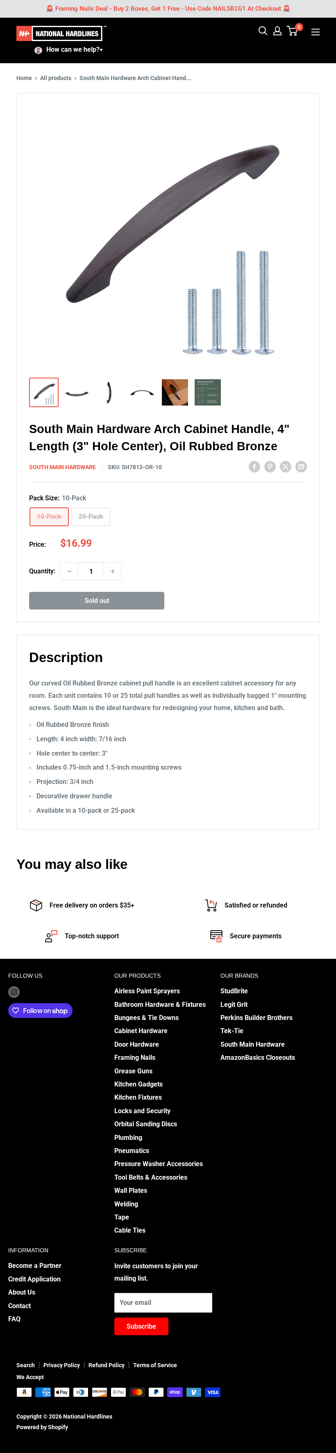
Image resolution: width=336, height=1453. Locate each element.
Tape (121, 1217)
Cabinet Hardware (141, 1031)
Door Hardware (136, 1044)
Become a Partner (34, 1266)
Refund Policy (107, 1365)
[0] (292, 31)
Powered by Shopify (42, 1427)
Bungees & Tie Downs (146, 1018)
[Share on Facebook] (254, 467)
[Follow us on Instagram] (14, 991)
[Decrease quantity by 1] (69, 571)
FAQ (14, 1319)
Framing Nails (134, 1057)
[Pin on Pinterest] (270, 467)
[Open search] (263, 30)
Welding (126, 1204)
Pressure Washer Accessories (158, 1164)
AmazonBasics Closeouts (257, 1057)
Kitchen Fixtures (138, 1097)
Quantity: (42, 571)
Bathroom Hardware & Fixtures (160, 1004)
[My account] (277, 30)
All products (55, 78)
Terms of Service (155, 1365)
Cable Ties (129, 1230)
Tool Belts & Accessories (150, 1177)
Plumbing (128, 1137)
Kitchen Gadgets (138, 1084)
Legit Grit (233, 1004)
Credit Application (34, 1279)
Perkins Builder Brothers (256, 1018)
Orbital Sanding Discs (145, 1124)
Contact (19, 1306)
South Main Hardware (62, 467)
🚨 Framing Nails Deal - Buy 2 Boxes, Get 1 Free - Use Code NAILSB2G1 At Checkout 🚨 (168, 8)
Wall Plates (130, 1190)
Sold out (97, 601)
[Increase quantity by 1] (112, 571)
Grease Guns (133, 1071)
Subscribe (141, 1326)
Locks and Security (142, 1111)
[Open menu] (315, 32)
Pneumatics (131, 1151)
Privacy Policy (61, 1365)
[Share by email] (301, 467)
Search (25, 1365)
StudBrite (234, 991)
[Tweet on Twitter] (285, 467)
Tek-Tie (231, 1031)
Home (24, 78)
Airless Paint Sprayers (147, 991)
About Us (21, 1292)
